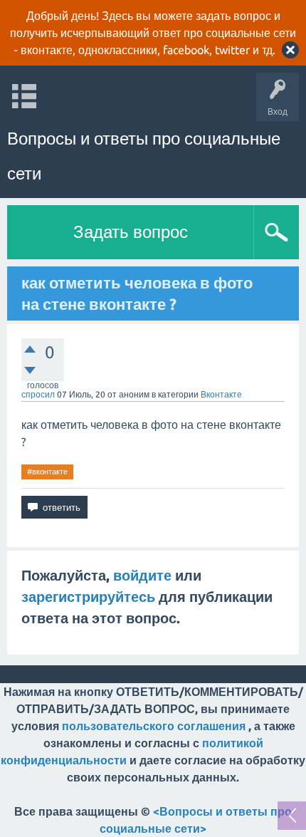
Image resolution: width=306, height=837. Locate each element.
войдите (142, 575)
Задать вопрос (130, 231)
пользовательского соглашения (154, 725)
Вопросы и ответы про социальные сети (143, 156)
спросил (38, 394)
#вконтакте (47, 471)
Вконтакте (221, 394)
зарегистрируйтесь (88, 596)
